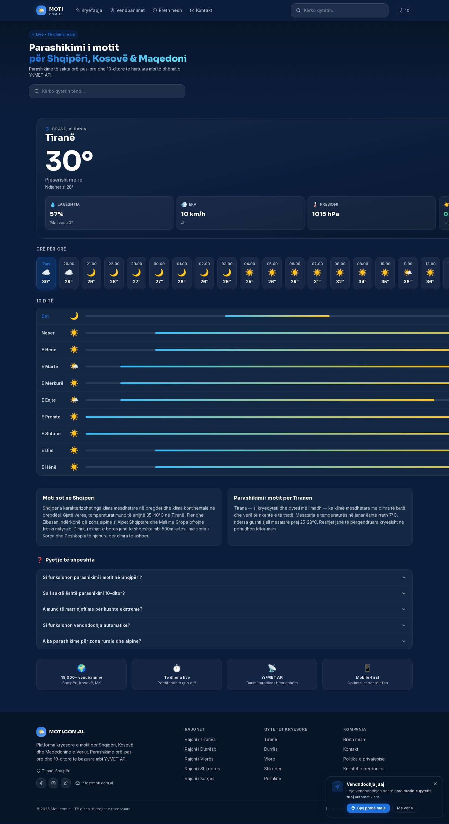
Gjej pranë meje (371, 808)
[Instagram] (53, 783)
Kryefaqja (92, 10)
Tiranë (270, 739)
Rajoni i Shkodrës (202, 768)
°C (407, 10)
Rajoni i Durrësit (200, 749)
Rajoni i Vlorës (199, 758)
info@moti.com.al (97, 783)
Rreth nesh (170, 10)
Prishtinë (272, 778)
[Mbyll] (435, 783)
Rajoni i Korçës (199, 778)
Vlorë (269, 758)
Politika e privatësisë (364, 758)
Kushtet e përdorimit (363, 768)
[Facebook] (41, 783)
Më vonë (405, 808)
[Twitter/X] (66, 783)
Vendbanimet (130, 10)
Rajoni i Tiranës (200, 739)
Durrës (271, 749)
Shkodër (273, 768)
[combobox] (343, 10)
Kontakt (204, 10)
